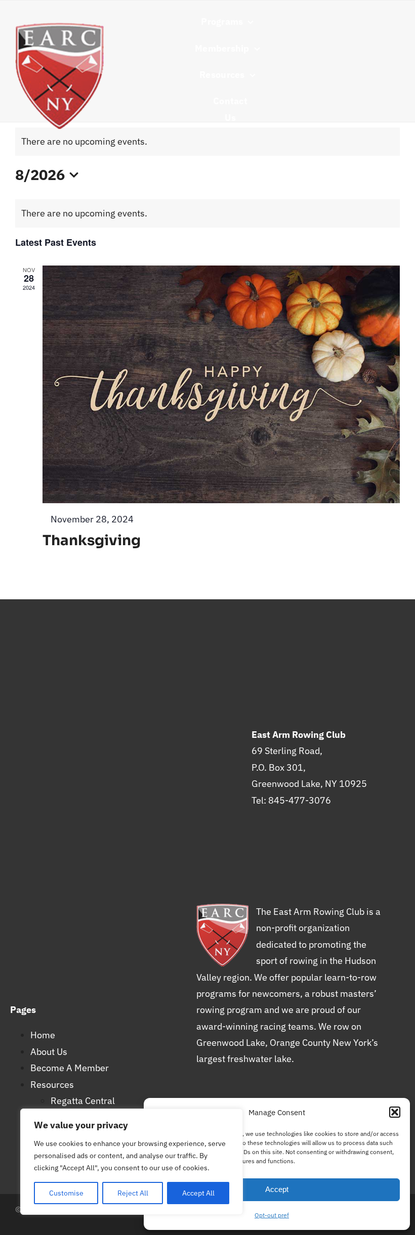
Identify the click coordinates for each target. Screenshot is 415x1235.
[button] (395, 1112)
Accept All (198, 1193)
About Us (48, 1051)
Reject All (132, 1193)
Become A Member (69, 1068)
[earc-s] (59, 27)
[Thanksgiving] (221, 384)
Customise (66, 1193)
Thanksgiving (92, 540)
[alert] (207, 213)
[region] (131, 1162)
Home (42, 1035)
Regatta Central (83, 1101)
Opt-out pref (272, 1215)
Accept (276, 1189)
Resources (52, 1084)
